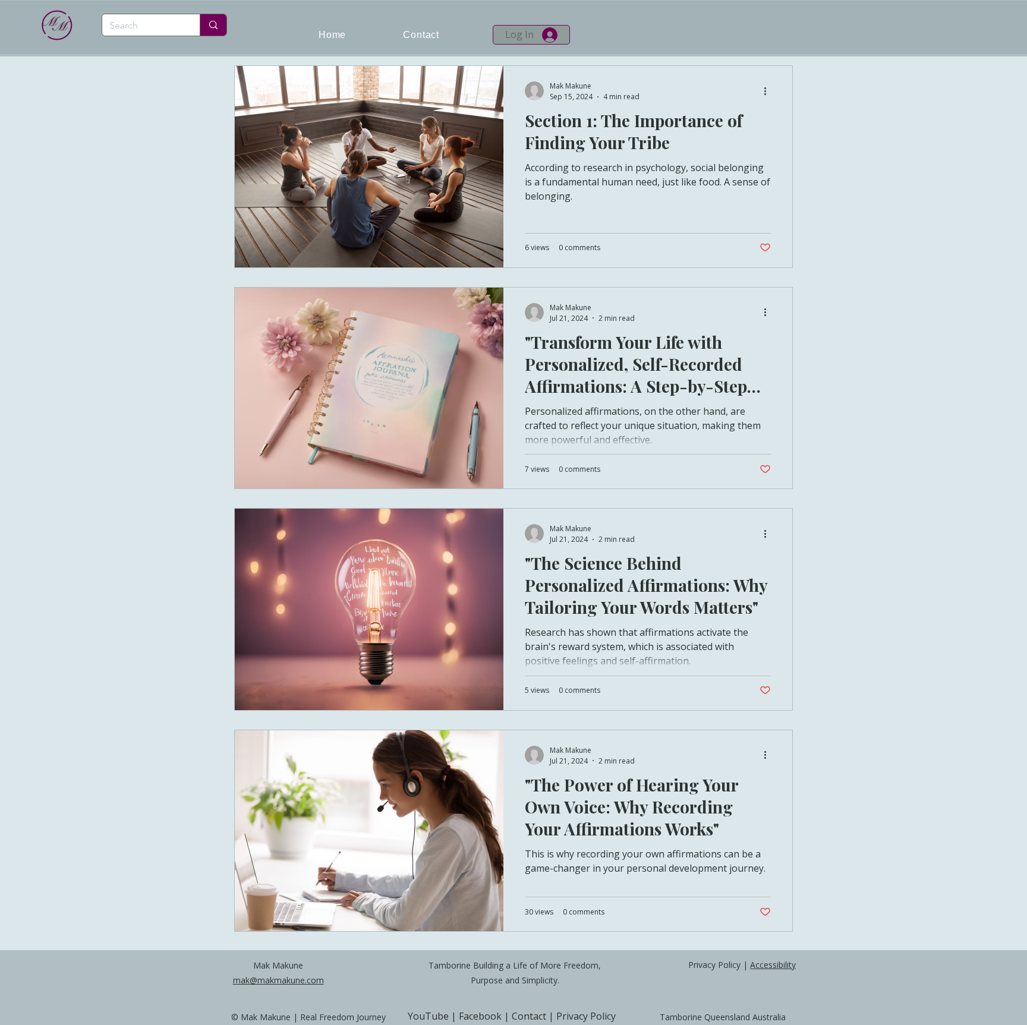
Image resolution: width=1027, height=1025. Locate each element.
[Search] (213, 25)
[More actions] (769, 91)
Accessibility (773, 964)
